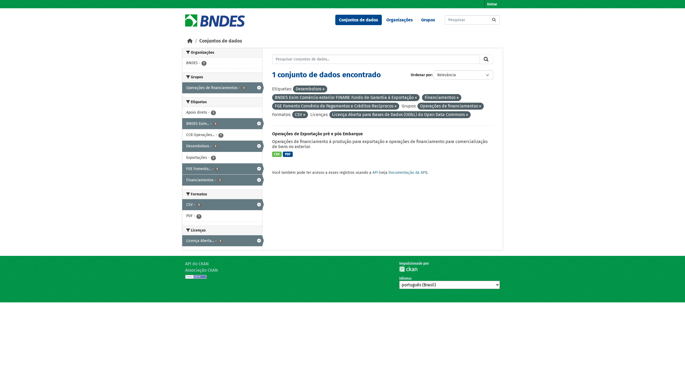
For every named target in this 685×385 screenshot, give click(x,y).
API (375, 172)
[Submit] (494, 20)
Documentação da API (407, 172)
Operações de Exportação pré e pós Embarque (317, 133)
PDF (288, 154)
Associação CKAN (201, 270)
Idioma (405, 278)
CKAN (408, 269)
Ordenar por (421, 75)
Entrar (492, 4)
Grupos (428, 19)
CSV (277, 154)
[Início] (190, 41)
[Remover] (323, 89)
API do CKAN (197, 263)
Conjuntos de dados (358, 19)
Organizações (399, 19)
